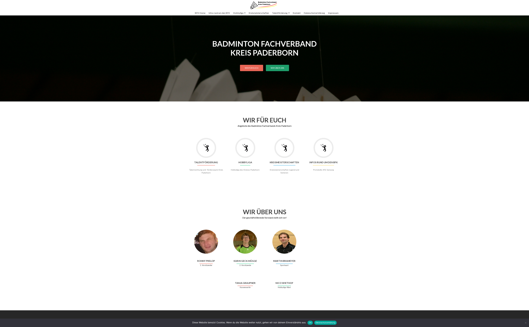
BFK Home (200, 13)
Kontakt (297, 13)
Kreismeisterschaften (259, 13)
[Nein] (525, 322)
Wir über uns (277, 68)
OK (310, 322)
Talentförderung (280, 13)
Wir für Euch (251, 68)
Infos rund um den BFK (219, 13)
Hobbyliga (238, 13)
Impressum (333, 13)
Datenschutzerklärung (314, 13)
